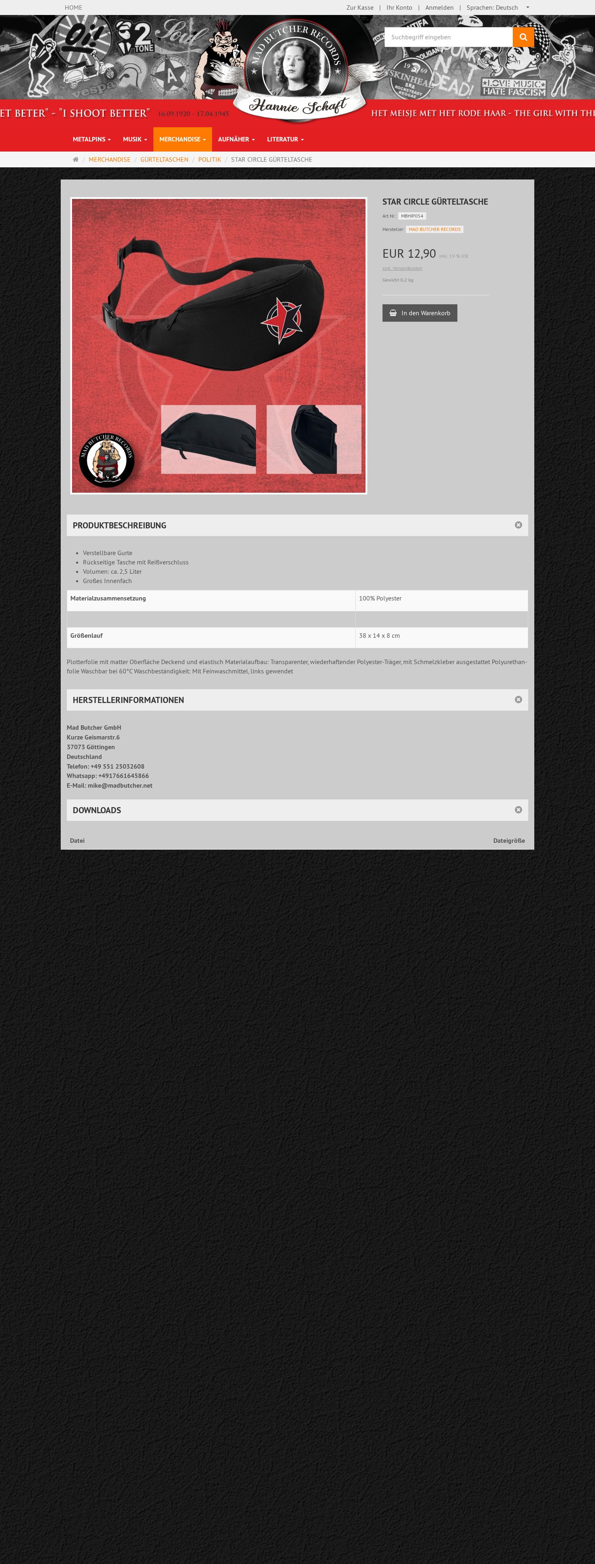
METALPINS (90, 139)
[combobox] (498, 7)
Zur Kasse (360, 7)
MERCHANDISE (180, 139)
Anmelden (439, 7)
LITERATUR (283, 139)
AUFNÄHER (234, 139)
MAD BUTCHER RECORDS (435, 229)
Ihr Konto (399, 7)
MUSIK (133, 139)
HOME (74, 7)
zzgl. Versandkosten (402, 268)
